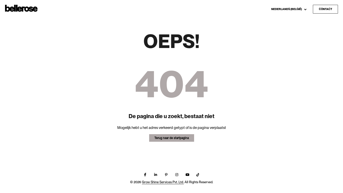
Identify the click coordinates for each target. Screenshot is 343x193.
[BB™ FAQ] (21, 8)
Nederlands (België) (286, 9)
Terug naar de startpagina (171, 138)
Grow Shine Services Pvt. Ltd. (163, 182)
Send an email (305, 18)
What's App (303, 25)
